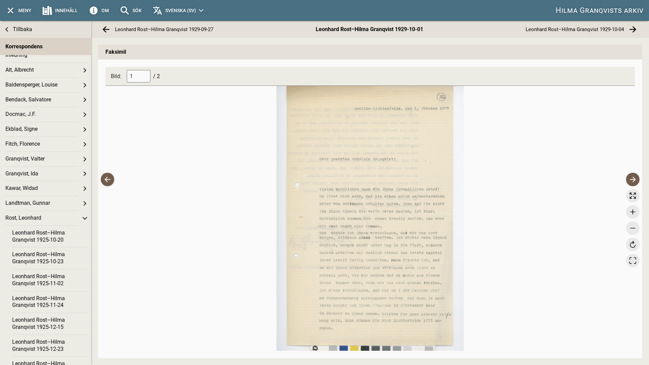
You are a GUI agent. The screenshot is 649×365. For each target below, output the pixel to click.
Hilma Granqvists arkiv (600, 10)
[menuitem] (18, 10)
